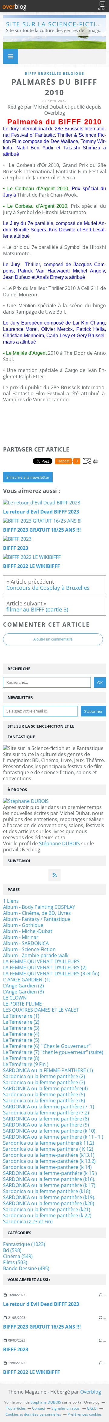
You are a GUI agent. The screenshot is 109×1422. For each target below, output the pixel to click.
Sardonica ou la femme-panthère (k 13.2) (49, 1161)
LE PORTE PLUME (22, 1003)
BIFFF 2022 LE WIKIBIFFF (31, 1372)
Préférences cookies (85, 1414)
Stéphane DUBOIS (59, 843)
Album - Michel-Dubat (27, 931)
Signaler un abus (66, 1408)
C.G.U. (92, 1408)
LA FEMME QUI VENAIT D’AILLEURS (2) (45, 967)
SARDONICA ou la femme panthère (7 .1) (48, 1106)
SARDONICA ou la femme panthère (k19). (49, 1197)
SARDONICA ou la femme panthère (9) (46, 1124)
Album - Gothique (23, 925)
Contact (38, 1408)
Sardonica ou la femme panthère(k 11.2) (48, 1143)
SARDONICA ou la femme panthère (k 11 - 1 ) (53, 1136)
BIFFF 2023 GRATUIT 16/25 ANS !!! (42, 1326)
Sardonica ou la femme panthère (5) (44, 1094)
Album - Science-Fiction (29, 949)
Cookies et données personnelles (33, 1414)
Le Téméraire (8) (21, 1058)
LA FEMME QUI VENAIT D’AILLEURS (41, 961)
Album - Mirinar (20, 937)
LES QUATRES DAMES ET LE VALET (41, 1009)
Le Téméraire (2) (21, 1022)
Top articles (16, 1408)
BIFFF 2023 (15, 1349)
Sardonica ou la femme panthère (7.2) (46, 1112)
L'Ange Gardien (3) (23, 991)
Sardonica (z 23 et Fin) (28, 1221)
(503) (15, 1262)
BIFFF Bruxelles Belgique (54, 73)
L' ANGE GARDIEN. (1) (27, 979)
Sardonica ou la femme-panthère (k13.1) (48, 1155)
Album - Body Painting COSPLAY (39, 907)
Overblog (90, 1391)
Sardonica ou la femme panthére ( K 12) (48, 1149)
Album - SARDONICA (26, 943)
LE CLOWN (15, 997)
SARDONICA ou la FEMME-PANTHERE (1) (48, 1070)
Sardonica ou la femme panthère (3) (44, 1082)
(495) (26, 1268)
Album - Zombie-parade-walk (35, 955)
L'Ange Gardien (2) (23, 985)
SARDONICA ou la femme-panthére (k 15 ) (50, 1173)
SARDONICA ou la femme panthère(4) (45, 1088)
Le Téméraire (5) (21, 1040)
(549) (18, 1256)
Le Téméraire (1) (21, 1016)
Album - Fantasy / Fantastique (37, 919)
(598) (12, 1250)
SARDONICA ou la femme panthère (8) (46, 1118)
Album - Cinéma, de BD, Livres (37, 913)
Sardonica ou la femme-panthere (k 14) (47, 1167)
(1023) (24, 1244)
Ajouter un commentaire (53, 639)
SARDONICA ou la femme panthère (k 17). (50, 1185)
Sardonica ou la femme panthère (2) (44, 1076)
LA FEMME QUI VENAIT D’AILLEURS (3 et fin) (51, 973)
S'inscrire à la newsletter (27, 477)
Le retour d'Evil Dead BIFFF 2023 (41, 1304)
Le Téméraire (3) (21, 1028)
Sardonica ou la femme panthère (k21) (46, 1209)
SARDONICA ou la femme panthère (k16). (49, 1179)
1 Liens (11, 901)
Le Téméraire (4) (21, 1034)
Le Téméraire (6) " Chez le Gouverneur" (47, 1046)
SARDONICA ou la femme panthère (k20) (48, 1203)
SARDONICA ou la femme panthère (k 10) (49, 1130)
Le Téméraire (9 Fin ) (25, 1064)
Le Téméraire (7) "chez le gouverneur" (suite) (53, 1052)
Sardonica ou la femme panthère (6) (44, 1100)
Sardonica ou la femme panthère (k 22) (47, 1215)
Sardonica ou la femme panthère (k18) (46, 1191)
